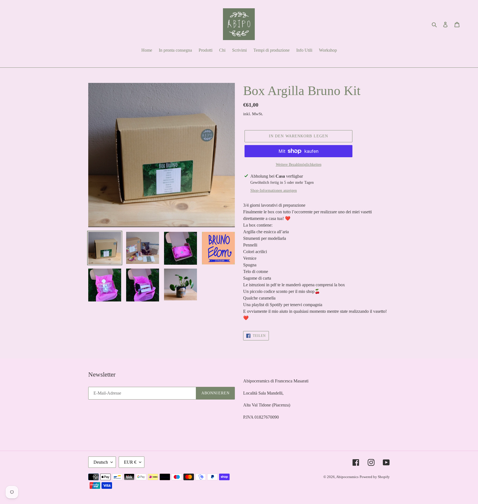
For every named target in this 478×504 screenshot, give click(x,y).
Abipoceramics (347, 477)
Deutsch (100, 462)
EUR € (130, 462)
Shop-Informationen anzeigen (273, 190)
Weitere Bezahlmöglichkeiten (298, 164)
